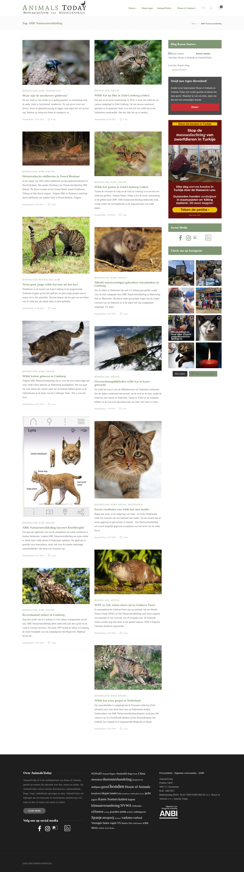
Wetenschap (53, 91)
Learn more (34, 811)
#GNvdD (96, 773)
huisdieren (96, 793)
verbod (137, 817)
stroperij (108, 818)
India (119, 793)
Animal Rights (109, 774)
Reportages (147, 8)
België (130, 774)
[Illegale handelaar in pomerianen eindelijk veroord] (181, 328)
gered (105, 787)
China (141, 773)
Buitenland (46, 280)
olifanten (97, 811)
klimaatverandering (105, 805)
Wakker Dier (126, 823)
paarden (114, 811)
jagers (94, 799)
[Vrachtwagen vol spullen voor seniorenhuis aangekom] (209, 300)
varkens (127, 817)
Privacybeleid (165, 773)
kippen (131, 799)
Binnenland (29, 91)
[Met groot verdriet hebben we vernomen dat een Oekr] (209, 355)
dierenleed (96, 779)
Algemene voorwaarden (185, 773)
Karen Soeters (203, 53)
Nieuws (132, 8)
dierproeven (137, 780)
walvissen (137, 823)
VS (119, 823)
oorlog (106, 812)
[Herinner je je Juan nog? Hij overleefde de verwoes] (181, 300)
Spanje (96, 817)
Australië (121, 773)
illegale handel (109, 793)
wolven (101, 828)
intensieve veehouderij (130, 794)
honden (117, 786)
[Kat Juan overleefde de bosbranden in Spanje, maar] (181, 355)
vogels (113, 823)
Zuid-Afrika (109, 828)
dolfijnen (96, 787)
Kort (41, 91)
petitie (123, 811)
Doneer (195, 107)
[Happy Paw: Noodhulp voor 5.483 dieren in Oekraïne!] (209, 273)
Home (194, 24)
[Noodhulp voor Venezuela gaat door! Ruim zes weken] (209, 328)
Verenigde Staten (100, 823)
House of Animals (186, 8)
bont (135, 774)
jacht (148, 793)
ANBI (201, 773)
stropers (118, 818)
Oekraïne (137, 806)
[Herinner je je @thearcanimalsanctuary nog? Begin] (181, 273)
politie (130, 812)
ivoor (142, 794)
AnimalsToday (28, 119)
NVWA (125, 805)
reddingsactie (140, 812)
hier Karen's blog (181, 65)
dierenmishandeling (117, 779)
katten (122, 799)
